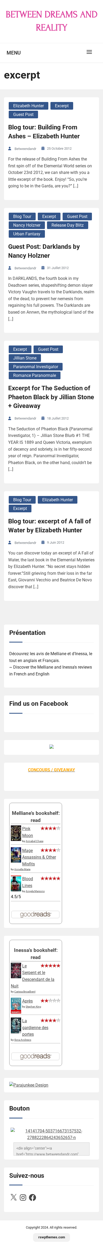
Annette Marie (22, 869)
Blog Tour (22, 216)
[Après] (16, 1013)
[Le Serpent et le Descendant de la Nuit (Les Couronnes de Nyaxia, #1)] (16, 976)
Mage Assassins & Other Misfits (39, 857)
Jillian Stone (24, 358)
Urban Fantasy (26, 233)
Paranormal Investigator (35, 366)
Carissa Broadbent (24, 991)
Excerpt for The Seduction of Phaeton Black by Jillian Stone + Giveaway (51, 397)
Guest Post (23, 114)
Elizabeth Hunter (28, 105)
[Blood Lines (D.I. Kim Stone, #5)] (16, 889)
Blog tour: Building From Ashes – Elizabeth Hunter (44, 132)
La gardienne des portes (35, 1027)
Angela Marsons (35, 891)
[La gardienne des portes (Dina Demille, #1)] (16, 1031)
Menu (14, 53)
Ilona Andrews (22, 1039)
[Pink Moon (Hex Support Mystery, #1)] (16, 839)
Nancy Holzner (26, 225)
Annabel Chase (34, 841)
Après (27, 1001)
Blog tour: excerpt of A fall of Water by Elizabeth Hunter (49, 526)
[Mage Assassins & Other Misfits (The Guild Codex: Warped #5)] (16, 861)
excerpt (62, 105)
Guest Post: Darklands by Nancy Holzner (44, 251)
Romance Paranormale (34, 375)
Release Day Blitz (68, 225)
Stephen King (33, 1006)
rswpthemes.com (51, 1237)
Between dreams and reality (51, 21)
